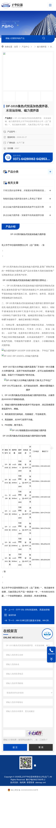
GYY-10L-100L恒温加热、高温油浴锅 (33, 609)
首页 (16, 47)
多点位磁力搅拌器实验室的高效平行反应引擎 (23, 207)
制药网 (23, 782)
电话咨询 (51, 654)
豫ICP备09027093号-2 (35, 779)
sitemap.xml (40, 782)
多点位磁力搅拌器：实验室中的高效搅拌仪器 (23, 215)
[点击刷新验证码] (34, 733)
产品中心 (25, 47)
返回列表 (12, 615)
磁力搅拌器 (41, 47)
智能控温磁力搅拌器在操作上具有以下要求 (22, 198)
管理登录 (30, 782)
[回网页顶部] (51, 659)
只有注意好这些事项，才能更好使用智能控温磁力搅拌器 (28, 190)
